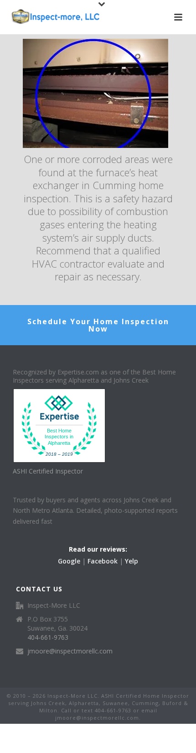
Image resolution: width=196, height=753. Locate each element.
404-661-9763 (47, 637)
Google (69, 561)
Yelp (131, 561)
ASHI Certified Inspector (48, 471)
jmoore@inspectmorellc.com (70, 651)
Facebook (103, 561)
